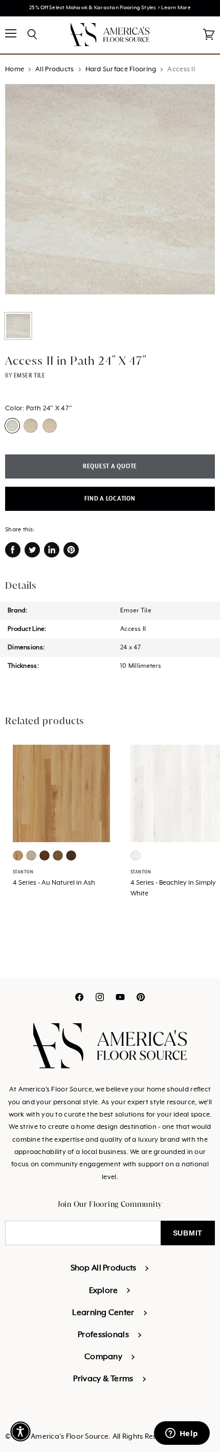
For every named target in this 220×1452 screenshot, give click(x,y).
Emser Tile (30, 375)
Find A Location (109, 499)
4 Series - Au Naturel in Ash (54, 883)
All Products (54, 69)
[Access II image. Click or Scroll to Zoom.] (110, 194)
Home (14, 69)
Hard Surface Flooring (121, 69)
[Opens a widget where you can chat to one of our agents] (181, 1434)
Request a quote (110, 466)
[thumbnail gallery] (18, 326)
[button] (20, 1431)
